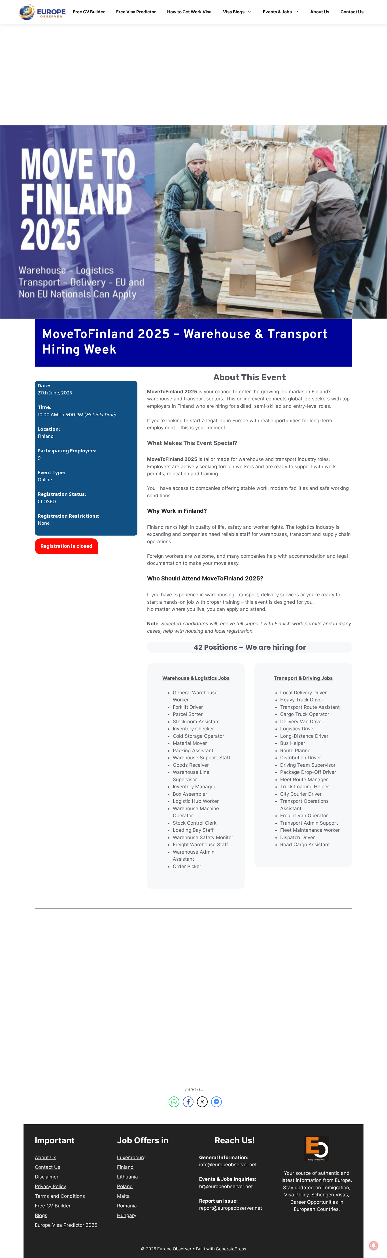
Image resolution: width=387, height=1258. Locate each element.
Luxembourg (131, 1157)
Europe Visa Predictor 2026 (66, 1225)
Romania (127, 1206)
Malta (123, 1196)
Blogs (41, 1215)
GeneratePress (231, 1248)
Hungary (126, 1215)
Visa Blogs (233, 11)
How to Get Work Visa (189, 11)
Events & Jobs (277, 11)
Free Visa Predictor (136, 11)
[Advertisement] (193, 83)
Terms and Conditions (60, 1196)
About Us (319, 11)
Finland (125, 1167)
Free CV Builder (89, 11)
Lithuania (127, 1177)
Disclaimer (46, 1177)
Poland (125, 1186)
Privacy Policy (50, 1186)
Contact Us (352, 11)
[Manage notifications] (373, 1245)
